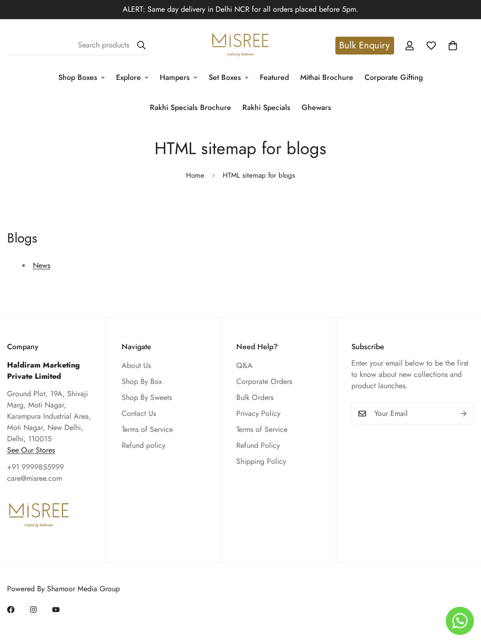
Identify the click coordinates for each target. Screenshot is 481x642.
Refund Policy (258, 445)
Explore (128, 77)
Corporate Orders (264, 381)
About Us (136, 365)
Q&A (244, 365)
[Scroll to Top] (462, 591)
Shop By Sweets (147, 397)
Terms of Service (147, 429)
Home (195, 175)
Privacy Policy (258, 413)
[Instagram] (33, 609)
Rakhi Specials (266, 107)
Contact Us (139, 413)
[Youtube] (56, 609)
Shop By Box (142, 381)
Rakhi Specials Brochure (190, 107)
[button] (453, 45)
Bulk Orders (254, 397)
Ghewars (316, 107)
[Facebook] (11, 609)
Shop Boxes (77, 77)
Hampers (175, 77)
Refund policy (143, 445)
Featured (274, 77)
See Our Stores (31, 450)
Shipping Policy (261, 461)
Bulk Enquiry (364, 45)
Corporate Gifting (394, 77)
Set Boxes (225, 77)
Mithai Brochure (326, 77)
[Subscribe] (463, 413)
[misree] (240, 46)
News (41, 265)
